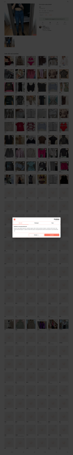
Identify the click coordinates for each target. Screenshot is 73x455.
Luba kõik (52, 234)
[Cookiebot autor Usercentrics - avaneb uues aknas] (54, 219)
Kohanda (35, 234)
